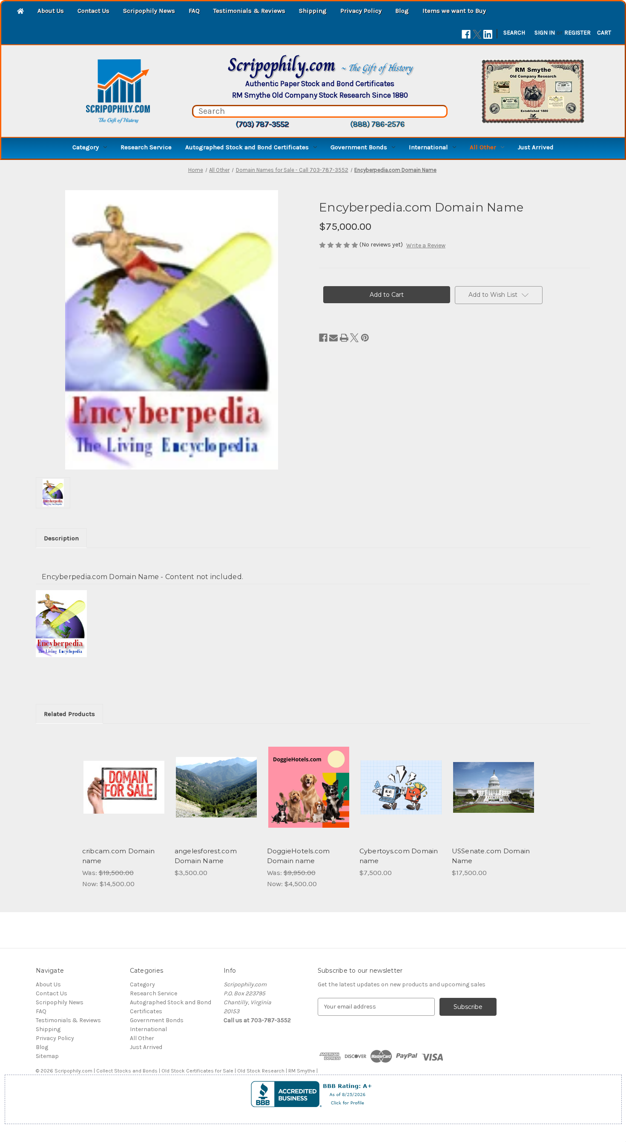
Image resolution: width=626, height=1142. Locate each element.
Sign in (544, 32)
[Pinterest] (365, 338)
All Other (483, 147)
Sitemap (47, 1056)
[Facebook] (466, 34)
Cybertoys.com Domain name (398, 856)
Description (61, 538)
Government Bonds (358, 147)
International (428, 147)
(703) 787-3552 (262, 124)
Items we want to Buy (454, 10)
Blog (402, 10)
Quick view (123, 780)
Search (514, 32)
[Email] (333, 338)
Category (85, 147)
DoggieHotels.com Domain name (298, 856)
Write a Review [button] (425, 245)
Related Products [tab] (69, 714)
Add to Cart (124, 794)
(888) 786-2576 (377, 124)
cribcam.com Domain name (118, 856)
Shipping (313, 10)
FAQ (194, 10)
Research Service (146, 147)
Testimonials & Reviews (249, 10)
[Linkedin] (487, 34)
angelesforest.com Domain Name (206, 856)
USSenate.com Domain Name (491, 856)
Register (577, 32)
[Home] (20, 11)
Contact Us (93, 10)
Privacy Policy (361, 10)
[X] (477, 34)
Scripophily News (149, 10)
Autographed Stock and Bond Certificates (247, 147)
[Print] (344, 338)
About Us (50, 10)
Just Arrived (536, 147)
